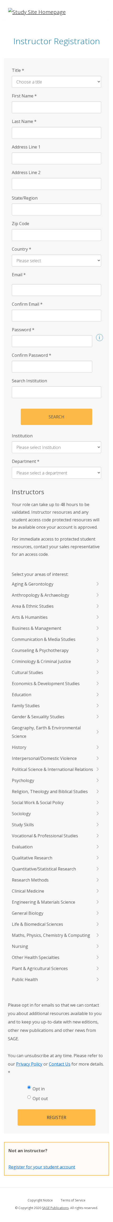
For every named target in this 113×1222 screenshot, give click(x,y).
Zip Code (20, 223)
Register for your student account (41, 1167)
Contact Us (59, 1064)
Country (21, 249)
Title (18, 70)
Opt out (40, 1098)
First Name (24, 96)
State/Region (25, 198)
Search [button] (56, 417)
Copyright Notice (40, 1200)
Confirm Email (27, 304)
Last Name (24, 121)
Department (25, 461)
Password (23, 330)
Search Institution (29, 381)
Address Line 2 (26, 172)
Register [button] (56, 1117)
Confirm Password (31, 355)
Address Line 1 (26, 147)
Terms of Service (73, 1200)
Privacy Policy (29, 1064)
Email (19, 275)
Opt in (39, 1089)
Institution (22, 436)
